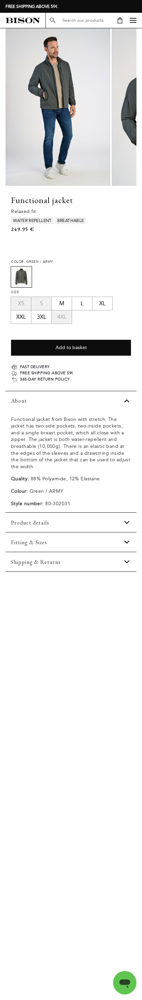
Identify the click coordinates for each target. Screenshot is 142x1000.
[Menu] (133, 20)
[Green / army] (21, 277)
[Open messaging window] (124, 982)
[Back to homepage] (23, 20)
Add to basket (71, 347)
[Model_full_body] (58, 107)
